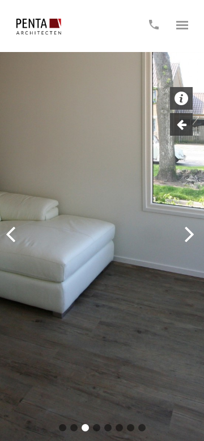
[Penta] (38, 26)
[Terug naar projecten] (181, 124)
